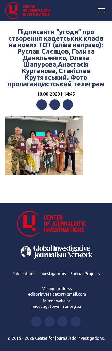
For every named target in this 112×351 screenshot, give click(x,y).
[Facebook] (41, 104)
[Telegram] (68, 104)
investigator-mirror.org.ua (57, 306)
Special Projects (85, 273)
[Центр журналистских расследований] (30, 10)
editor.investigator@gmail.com (57, 294)
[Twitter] (54, 104)
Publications (23, 273)
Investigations (53, 273)
